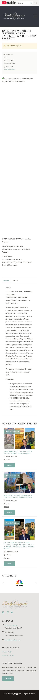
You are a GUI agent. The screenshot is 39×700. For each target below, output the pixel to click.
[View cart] (35, 3)
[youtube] (12, 612)
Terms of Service (8, 655)
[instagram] (8, 612)
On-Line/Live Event (9, 69)
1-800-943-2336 (11, 625)
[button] (3, 583)
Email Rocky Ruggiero (12, 640)
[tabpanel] (19, 348)
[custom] (3, 612)
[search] (31, 3)
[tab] (6, 280)
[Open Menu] (35, 16)
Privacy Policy (7, 652)
